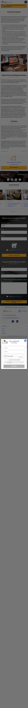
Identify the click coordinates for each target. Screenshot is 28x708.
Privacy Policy (9, 362)
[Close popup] (25, 340)
